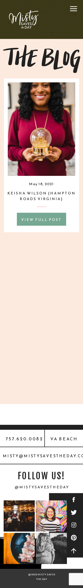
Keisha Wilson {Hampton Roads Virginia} (41, 196)
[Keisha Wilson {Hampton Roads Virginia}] (41, 129)
